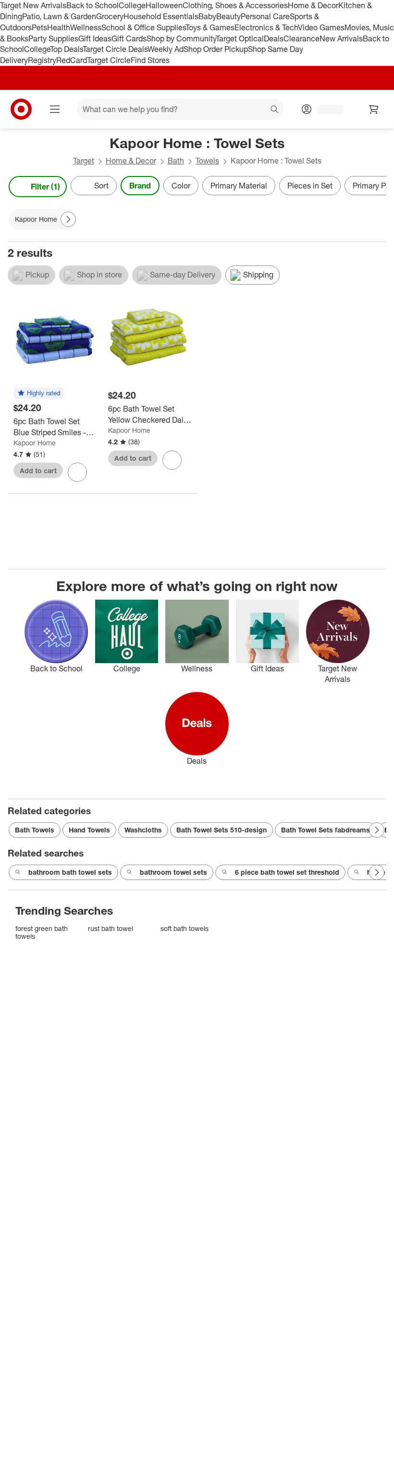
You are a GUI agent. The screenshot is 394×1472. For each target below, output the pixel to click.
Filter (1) (45, 186)
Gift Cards (129, 38)
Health (58, 27)
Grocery (109, 16)
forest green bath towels (41, 932)
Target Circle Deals (115, 49)
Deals (273, 38)
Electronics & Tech (266, 27)
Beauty (228, 16)
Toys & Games (209, 27)
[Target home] (21, 109)
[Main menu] (54, 109)
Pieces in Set (309, 185)
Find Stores (150, 60)
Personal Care (265, 16)
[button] (38, 393)
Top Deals (66, 49)
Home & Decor (313, 5)
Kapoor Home (34, 443)
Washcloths (143, 830)
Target (83, 160)
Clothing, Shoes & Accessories (235, 5)
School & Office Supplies (143, 27)
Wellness (85, 27)
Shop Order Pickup (216, 49)
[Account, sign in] (326, 109)
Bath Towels (34, 830)
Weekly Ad (166, 49)
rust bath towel (110, 928)
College (132, 5)
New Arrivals (341, 38)
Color (181, 185)
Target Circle (109, 60)
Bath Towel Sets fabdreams (325, 830)
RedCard (71, 60)
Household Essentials (160, 16)
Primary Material (238, 185)
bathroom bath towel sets (70, 872)
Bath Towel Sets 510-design (221, 830)
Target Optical (240, 38)
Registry (42, 60)
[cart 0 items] (373, 109)
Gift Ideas (94, 38)
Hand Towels (89, 830)
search (275, 110)
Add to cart (38, 470)
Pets (39, 27)
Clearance (301, 38)
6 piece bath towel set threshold (287, 872)
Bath (176, 160)
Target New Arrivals (33, 5)
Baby (207, 16)
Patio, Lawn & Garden (59, 16)
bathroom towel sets (173, 872)
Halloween (164, 5)
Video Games (321, 27)
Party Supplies (53, 38)
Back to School (92, 5)
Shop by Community (181, 38)
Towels (207, 160)
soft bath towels (184, 928)
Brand (140, 185)
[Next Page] (376, 186)
